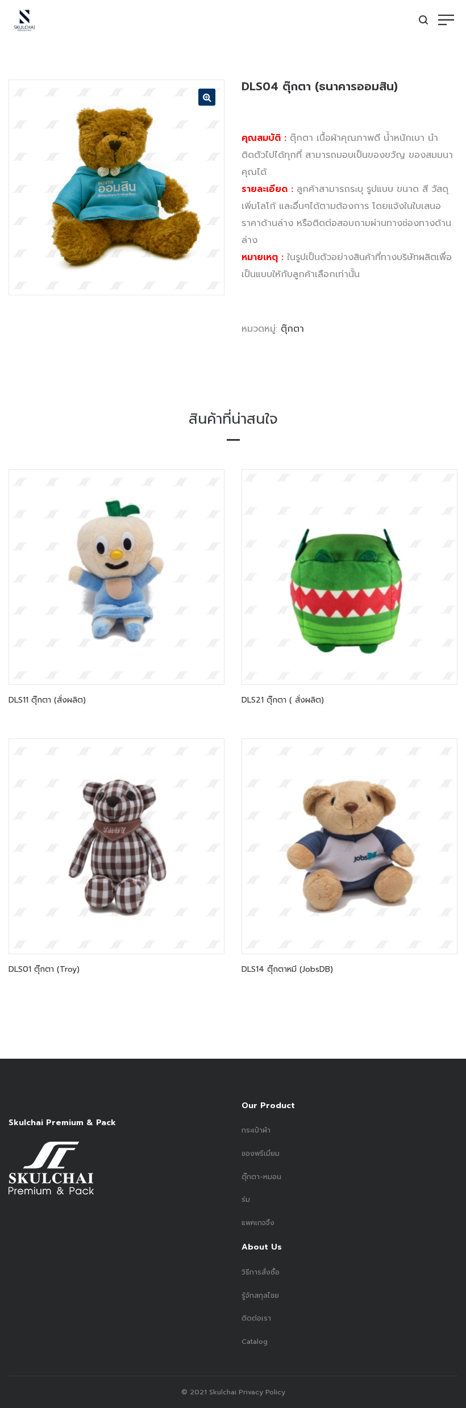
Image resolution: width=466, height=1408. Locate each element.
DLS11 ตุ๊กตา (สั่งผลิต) (47, 700)
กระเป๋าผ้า (256, 1130)
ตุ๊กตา (292, 329)
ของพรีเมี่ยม (261, 1153)
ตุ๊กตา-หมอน (261, 1177)
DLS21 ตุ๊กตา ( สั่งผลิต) (283, 700)
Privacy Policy (260, 1392)
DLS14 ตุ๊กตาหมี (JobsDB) (287, 969)
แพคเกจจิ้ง (258, 1223)
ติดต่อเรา (256, 1318)
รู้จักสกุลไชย (260, 1295)
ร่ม (246, 1199)
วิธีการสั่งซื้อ (261, 1272)
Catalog (255, 1341)
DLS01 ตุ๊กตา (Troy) (44, 969)
